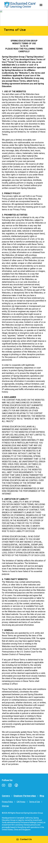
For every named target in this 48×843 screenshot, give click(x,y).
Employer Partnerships (25, 796)
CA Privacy (21, 802)
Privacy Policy (7, 802)
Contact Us (26, 839)
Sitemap (5, 806)
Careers (6, 796)
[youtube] (3, 785)
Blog (42, 796)
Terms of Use (34, 802)
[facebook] (16, 785)
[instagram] (10, 785)
